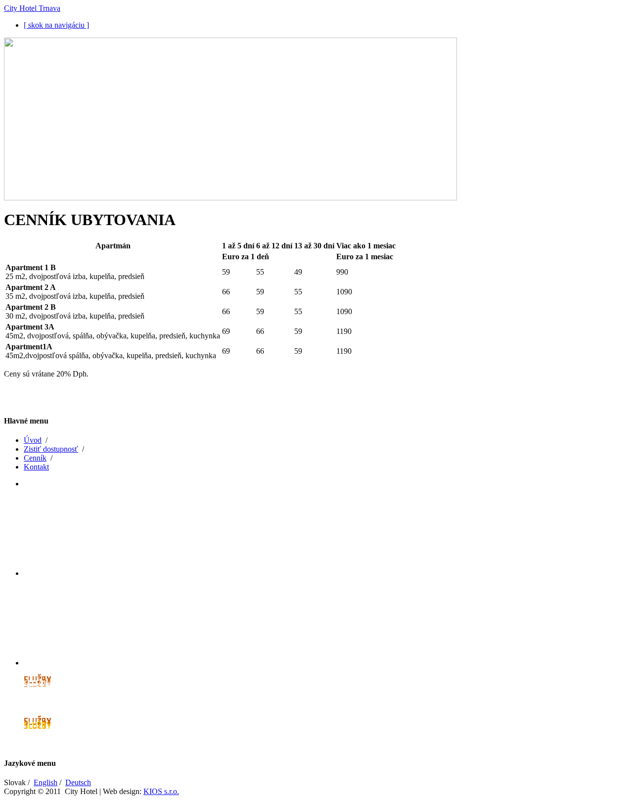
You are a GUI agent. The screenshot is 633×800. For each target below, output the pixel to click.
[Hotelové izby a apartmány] (80, 527)
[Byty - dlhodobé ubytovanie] (81, 617)
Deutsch (78, 782)
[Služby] (37, 706)
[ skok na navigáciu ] (56, 25)
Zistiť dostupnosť (51, 449)
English (45, 782)
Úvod (33, 440)
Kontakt (36, 467)
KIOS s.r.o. (161, 791)
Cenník (35, 458)
